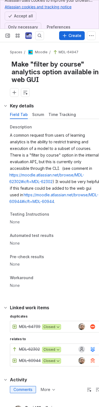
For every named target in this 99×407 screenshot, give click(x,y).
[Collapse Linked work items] (5, 307)
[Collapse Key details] (5, 105)
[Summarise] (89, 389)
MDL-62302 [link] (29, 349)
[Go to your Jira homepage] (28, 35)
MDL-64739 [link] (29, 326)
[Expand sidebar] (7, 35)
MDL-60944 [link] (30, 360)
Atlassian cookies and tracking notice (38, 6)
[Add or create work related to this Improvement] (14, 92)
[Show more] (91, 35)
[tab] (19, 114)
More (45, 389)
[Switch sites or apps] (17, 35)
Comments (22, 389)
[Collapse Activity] (5, 379)
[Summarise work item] (25, 92)
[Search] (39, 35)
